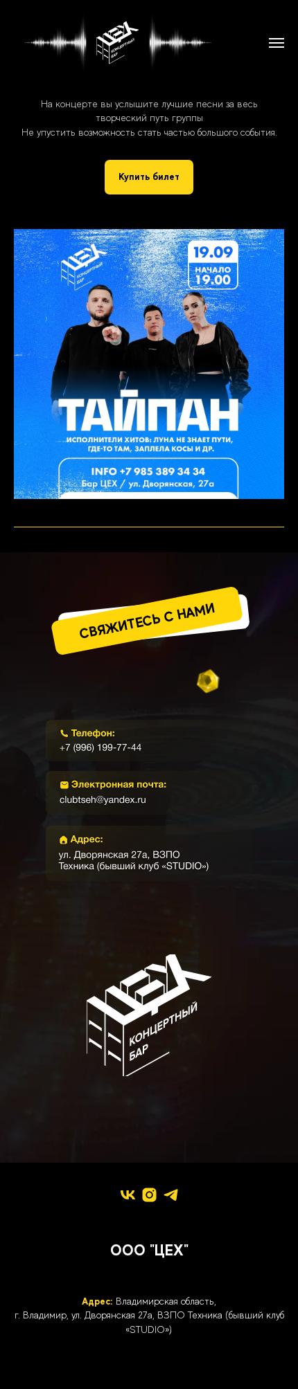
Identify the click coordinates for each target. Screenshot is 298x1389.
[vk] (128, 1195)
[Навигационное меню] (276, 43)
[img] (149, 740)
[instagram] (149, 1195)
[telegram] (170, 1195)
